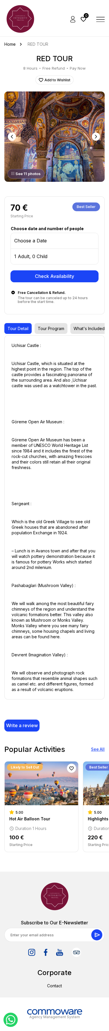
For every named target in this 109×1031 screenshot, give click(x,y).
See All (98, 749)
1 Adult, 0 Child (30, 256)
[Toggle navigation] (100, 19)
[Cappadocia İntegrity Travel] (55, 896)
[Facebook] (45, 952)
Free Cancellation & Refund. (42, 292)
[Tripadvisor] (76, 952)
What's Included (89, 328)
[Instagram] (31, 952)
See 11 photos (28, 173)
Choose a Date (30, 241)
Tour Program (51, 328)
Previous (12, 136)
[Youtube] (59, 952)
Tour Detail (18, 328)
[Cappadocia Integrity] (20, 19)
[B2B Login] (73, 19)
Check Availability (54, 276)
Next (96, 136)
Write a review (22, 725)
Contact (54, 985)
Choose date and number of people (47, 228)
